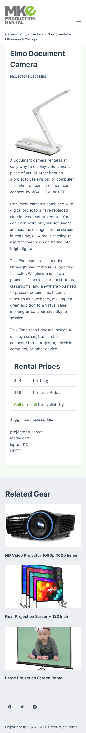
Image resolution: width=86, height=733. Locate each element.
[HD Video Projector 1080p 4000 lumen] (43, 525)
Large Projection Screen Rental (34, 677)
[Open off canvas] (78, 22)
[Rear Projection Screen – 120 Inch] (43, 586)
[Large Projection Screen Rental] (43, 648)
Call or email (25, 404)
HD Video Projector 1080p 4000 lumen (42, 555)
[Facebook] (9, 707)
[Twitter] (22, 707)
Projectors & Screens (28, 76)
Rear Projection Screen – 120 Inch (36, 616)
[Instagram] (34, 707)
